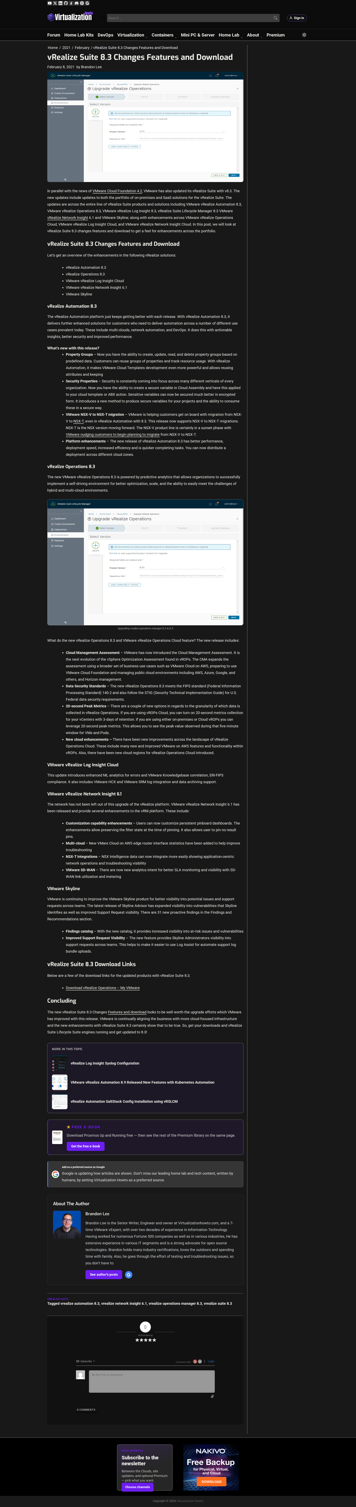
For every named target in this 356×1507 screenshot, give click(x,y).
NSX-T (78, 421)
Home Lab (229, 35)
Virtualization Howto (190, 1501)
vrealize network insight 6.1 (124, 1303)
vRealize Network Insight (67, 217)
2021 (66, 47)
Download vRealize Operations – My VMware (103, 988)
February (82, 47)
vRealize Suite (57, 1299)
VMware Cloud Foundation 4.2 (117, 191)
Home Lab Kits (79, 35)
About (253, 35)
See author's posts (104, 1274)
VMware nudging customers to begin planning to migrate (113, 434)
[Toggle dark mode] (304, 34)
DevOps (105, 35)
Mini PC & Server (198, 35)
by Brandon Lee (89, 67)
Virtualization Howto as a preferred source (129, 1180)
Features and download (127, 1012)
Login (210, 1361)
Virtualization (130, 35)
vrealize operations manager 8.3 (175, 1303)
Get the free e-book (85, 1146)
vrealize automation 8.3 (79, 1303)
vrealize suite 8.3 (218, 1303)
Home (53, 47)
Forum (53, 35)
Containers (162, 35)
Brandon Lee (97, 1214)
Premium (276, 35)
